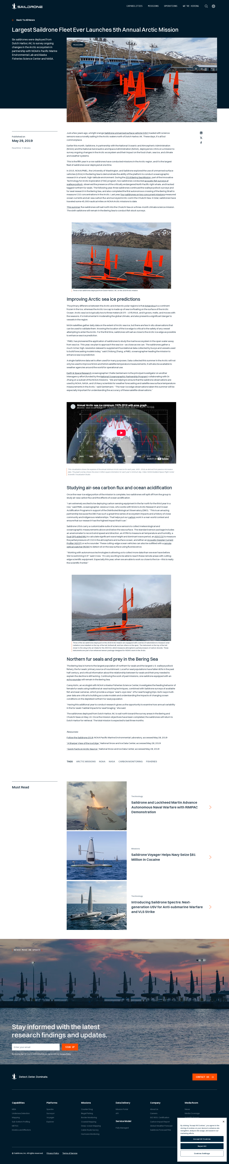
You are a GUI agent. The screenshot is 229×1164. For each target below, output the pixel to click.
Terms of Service (69, 1153)
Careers (153, 1113)
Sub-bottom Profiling (21, 1121)
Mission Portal (122, 1109)
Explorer (50, 1121)
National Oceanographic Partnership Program (123, 376)
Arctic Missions (86, 761)
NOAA (102, 761)
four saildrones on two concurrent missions (143, 194)
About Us (154, 1109)
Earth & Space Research (79, 373)
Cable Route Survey (90, 1130)
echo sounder (74, 679)
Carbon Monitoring (130, 761)
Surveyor (51, 1113)
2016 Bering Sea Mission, (138, 177)
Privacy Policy (65, 1054)
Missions (78, 44)
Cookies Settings (202, 1153)
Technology (137, 796)
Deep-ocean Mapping (91, 1126)
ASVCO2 (159, 536)
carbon (132, 517)
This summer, (73, 207)
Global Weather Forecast (161, 1126)
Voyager (50, 1117)
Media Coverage (192, 1113)
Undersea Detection (21, 1113)
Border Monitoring (89, 1117)
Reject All (202, 1146)
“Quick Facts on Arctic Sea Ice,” (83, 748)
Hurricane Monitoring (90, 1134)
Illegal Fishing (87, 1113)
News (187, 1109)
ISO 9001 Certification (159, 1117)
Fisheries (151, 761)
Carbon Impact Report (160, 1121)
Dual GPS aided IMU (77, 536)
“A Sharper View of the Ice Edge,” (83, 743)
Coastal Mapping (88, 1121)
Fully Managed (122, 1128)
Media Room (191, 1102)
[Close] (223, 1122)
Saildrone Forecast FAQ (160, 1130)
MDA (14, 1109)
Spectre (50, 1109)
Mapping (16, 1117)
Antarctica (150, 305)
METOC (15, 1126)
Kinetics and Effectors (21, 1130)
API (117, 1113)
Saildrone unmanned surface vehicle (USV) (126, 133)
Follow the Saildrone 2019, (80, 737)
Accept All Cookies (202, 1139)
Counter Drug (87, 1109)
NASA (112, 761)
